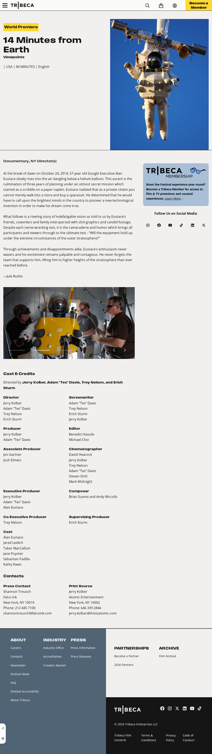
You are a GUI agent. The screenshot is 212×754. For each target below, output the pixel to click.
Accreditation (52, 656)
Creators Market (54, 665)
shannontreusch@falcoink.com (27, 613)
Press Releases (81, 656)
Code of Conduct (188, 737)
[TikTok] (181, 225)
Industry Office (53, 648)
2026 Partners (124, 665)
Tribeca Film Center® (122, 737)
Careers (16, 648)
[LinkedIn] (192, 225)
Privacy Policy (171, 737)
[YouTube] (170, 225)
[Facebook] (159, 225)
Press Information (83, 648)
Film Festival (167, 656)
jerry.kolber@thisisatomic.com (93, 613)
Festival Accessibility (25, 691)
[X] (203, 225)
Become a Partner (126, 656)
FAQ (13, 683)
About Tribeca (20, 700)
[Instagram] (148, 225)
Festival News (20, 674)
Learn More (173, 198)
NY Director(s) (44, 161)
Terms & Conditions (148, 737)
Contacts (17, 656)
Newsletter (18, 665)
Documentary (16, 161)
